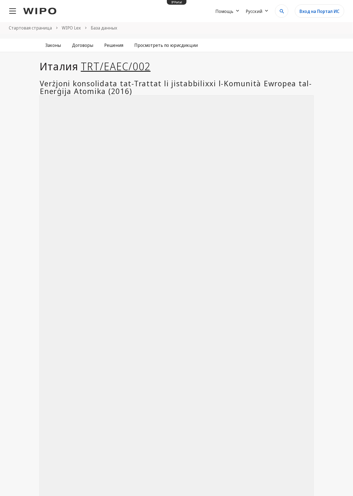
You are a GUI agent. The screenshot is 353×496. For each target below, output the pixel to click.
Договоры (82, 45)
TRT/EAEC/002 (116, 66)
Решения (113, 45)
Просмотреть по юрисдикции (166, 45)
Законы (53, 45)
